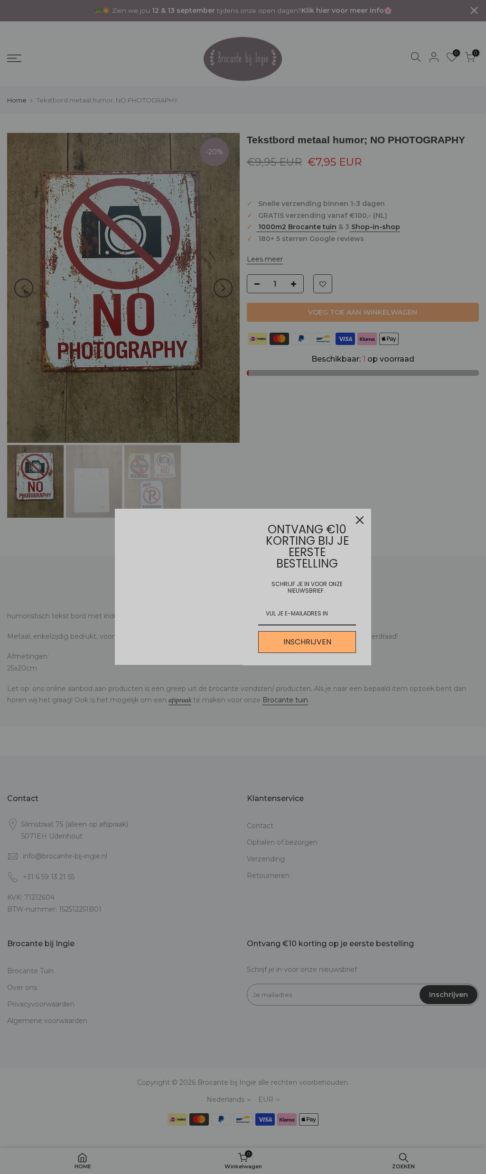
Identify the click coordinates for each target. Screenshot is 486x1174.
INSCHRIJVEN (307, 641)
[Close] (359, 520)
